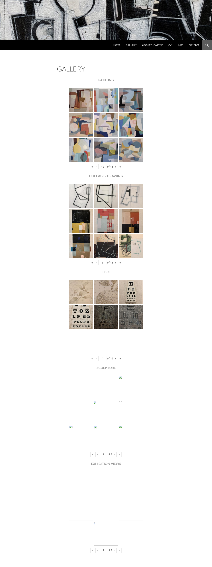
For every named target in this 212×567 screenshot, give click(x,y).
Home (116, 45)
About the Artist (152, 45)
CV (169, 45)
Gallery (131, 45)
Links (180, 45)
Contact (193, 45)
